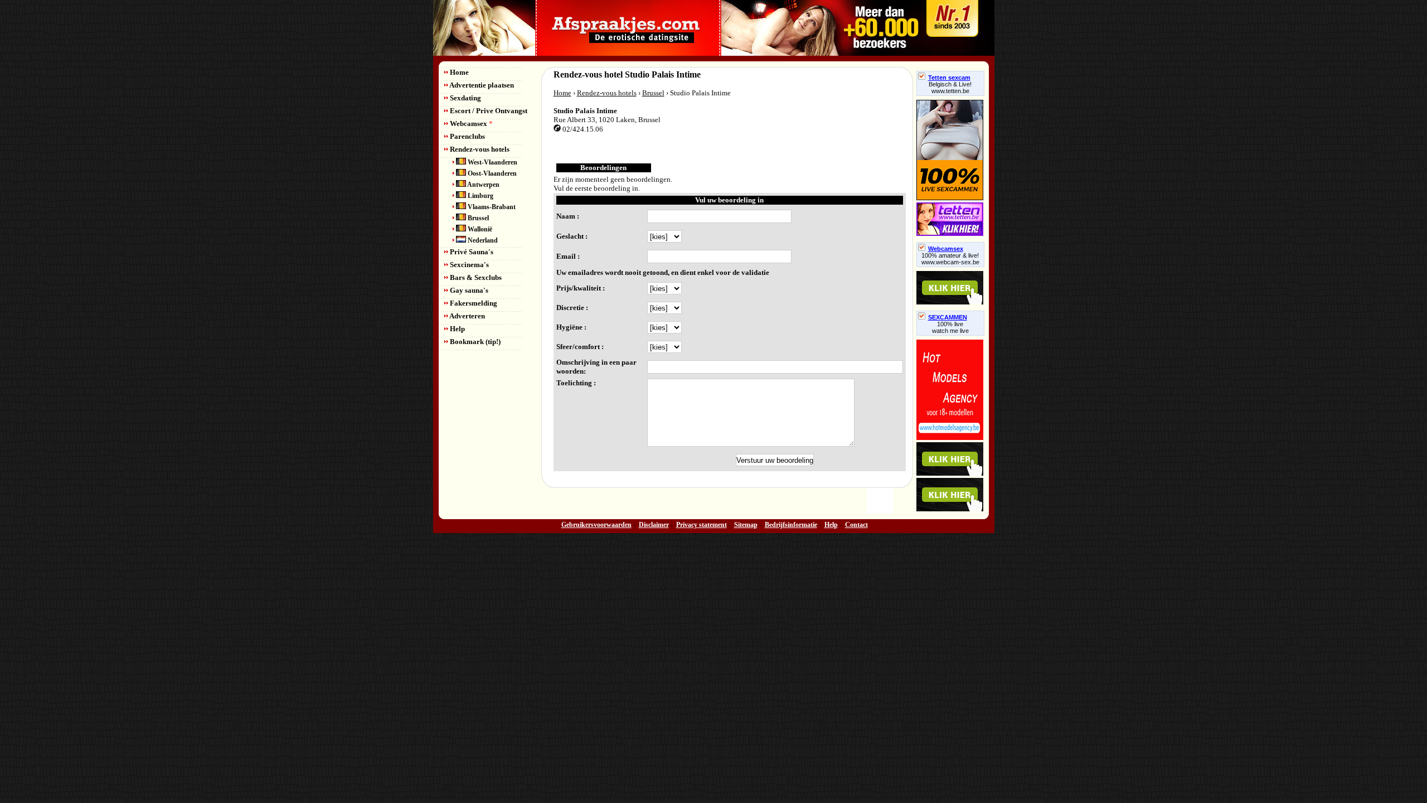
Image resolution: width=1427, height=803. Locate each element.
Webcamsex (470, 123)
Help (456, 329)
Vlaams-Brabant (491, 207)
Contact (856, 525)
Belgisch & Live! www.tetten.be (950, 87)
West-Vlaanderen (491, 162)
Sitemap (746, 525)
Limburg (479, 196)
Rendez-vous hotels (478, 149)
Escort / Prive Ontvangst (487, 111)
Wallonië (479, 229)
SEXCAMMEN (947, 317)
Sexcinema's (468, 264)
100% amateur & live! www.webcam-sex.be (950, 258)
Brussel (477, 218)
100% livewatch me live (950, 327)
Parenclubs (466, 136)
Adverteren (466, 316)
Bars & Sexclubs (475, 277)
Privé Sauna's (470, 252)
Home (458, 72)
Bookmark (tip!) (474, 341)
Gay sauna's (468, 290)
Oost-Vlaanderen (491, 173)
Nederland (482, 240)
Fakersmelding (472, 303)
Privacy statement (701, 525)
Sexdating (464, 98)
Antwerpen (482, 184)
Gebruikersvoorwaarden (596, 525)
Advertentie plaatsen (481, 85)
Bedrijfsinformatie (791, 525)
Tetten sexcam (949, 77)
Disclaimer (654, 525)
